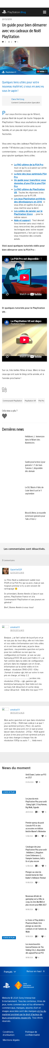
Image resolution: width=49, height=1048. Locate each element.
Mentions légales (11, 1039)
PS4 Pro (41, 401)
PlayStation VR (30, 401)
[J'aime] (37, 782)
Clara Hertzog (17, 99)
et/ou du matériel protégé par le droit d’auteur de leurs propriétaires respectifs (24, 1014)
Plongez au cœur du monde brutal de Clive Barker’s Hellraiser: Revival (36, 875)
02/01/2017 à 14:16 (17, 572)
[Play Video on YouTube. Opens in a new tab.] (42, 71)
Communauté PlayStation (12, 401)
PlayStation (16, 12)
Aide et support (22, 220)
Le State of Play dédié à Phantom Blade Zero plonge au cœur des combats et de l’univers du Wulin (36, 926)
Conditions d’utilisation (8, 1033)
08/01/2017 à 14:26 (17, 712)
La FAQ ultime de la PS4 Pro (28, 164)
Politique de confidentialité (32, 1033)
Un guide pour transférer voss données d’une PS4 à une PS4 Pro (30, 183)
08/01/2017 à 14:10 (17, 630)
